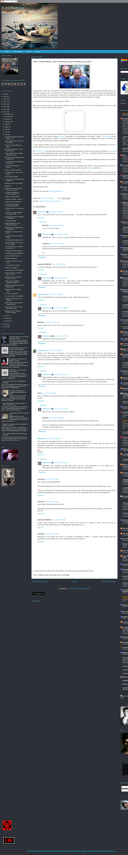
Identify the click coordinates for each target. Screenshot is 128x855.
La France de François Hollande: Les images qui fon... (13, 213)
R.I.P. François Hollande (11, 176)
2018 (5, 99)
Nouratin (125, 407)
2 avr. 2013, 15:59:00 (52, 479)
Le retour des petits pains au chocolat (12, 166)
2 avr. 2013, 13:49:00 (49, 393)
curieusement (105, 136)
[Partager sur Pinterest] (69, 198)
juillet (7, 127)
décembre (8, 114)
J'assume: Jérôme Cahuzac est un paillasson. (13, 299)
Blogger (112, 851)
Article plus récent (40, 581)
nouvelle (90, 168)
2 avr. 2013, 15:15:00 (61, 463)
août (6, 124)
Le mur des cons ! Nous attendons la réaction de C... (14, 180)
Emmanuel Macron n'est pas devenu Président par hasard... (18, 337)
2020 (5, 94)
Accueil (7, 51)
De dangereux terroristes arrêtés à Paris (14, 232)
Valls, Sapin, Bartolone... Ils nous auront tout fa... (14, 150)
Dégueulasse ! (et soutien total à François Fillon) (17, 370)
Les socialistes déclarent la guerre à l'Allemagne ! (14, 162)
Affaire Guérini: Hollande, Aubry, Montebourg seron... (14, 307)
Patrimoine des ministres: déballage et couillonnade (14, 217)
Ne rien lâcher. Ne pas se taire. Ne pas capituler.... (14, 141)
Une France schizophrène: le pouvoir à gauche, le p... (12, 193)
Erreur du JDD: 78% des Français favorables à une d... (14, 154)
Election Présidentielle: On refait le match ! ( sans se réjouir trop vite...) (15, 404)
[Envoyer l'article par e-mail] (58, 198)
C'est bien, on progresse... (12, 293)
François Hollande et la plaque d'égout (13, 290)
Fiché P (124, 618)
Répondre (40, 217)
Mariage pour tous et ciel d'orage (13, 183)
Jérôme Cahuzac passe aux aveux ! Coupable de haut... (14, 303)
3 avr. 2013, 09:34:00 (52, 534)
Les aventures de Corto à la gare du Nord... (18, 413)
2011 (5, 326)
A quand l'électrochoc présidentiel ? (14, 253)
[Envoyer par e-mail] (62, 198)
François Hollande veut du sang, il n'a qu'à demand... (14, 243)
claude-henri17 (42, 294)
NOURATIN (41, 438)
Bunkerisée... (8, 186)
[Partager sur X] (66, 198)
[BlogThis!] (64, 198)
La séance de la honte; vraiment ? (14, 199)
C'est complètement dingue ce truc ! (14, 240)
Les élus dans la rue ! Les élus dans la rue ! (14, 209)
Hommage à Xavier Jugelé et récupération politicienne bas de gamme (17, 392)
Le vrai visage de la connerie (12, 265)
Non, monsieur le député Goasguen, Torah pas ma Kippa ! (15, 434)
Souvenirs (37, 51)
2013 (5, 112)
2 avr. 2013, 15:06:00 (53, 438)
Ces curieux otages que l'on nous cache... (13, 261)
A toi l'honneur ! (13, 7)
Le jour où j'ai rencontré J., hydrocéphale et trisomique (14, 382)
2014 (5, 109)
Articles (125, 787)
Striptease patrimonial (10, 258)
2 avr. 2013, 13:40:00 (55, 350)
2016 (5, 104)
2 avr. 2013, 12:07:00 (56, 294)
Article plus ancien (108, 581)
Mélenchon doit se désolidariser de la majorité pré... (14, 228)
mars (6, 316)
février (7, 318)
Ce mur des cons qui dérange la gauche (13, 145)
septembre (8, 122)
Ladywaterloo (42, 350)
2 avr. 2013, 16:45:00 (56, 418)
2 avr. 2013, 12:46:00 (61, 234)
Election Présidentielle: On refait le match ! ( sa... (14, 137)
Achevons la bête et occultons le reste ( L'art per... (13, 273)
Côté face (123, 103)
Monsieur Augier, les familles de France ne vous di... (13, 277)
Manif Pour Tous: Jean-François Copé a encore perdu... (13, 189)
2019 (5, 96)
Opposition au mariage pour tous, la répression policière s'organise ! (15, 424)
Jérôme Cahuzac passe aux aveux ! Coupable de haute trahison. (18, 348)
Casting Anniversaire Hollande (13, 202)
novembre (8, 116)
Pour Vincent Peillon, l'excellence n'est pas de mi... (14, 247)
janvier (7, 321)
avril (6, 134)
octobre (7, 119)
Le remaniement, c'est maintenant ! (14, 270)
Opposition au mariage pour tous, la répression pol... (14, 286)
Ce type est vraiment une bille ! (13, 170)
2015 (5, 107)
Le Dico (29, 51)
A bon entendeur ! (18, 51)
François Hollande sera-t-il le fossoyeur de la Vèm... (12, 224)
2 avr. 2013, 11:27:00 (56, 212)
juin (6, 129)
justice (58, 201)
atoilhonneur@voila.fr (56, 191)
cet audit (111, 151)
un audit (62, 136)
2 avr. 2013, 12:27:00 (56, 225)
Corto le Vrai (41, 212)
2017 (5, 101)
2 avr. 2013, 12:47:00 (61, 278)
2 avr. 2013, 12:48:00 (61, 308)
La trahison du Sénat (10, 221)
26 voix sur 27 (40, 151)
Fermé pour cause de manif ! (12, 196)
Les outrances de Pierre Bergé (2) (14, 251)
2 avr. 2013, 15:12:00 (61, 336)
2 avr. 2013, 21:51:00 (57, 243)
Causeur (125, 187)
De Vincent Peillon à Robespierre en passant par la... (14, 158)
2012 (5, 324)
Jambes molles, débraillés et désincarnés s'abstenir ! (12, 282)
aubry (41, 201)
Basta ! (125, 155)
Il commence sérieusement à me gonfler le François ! (17, 359)
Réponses (43, 222)
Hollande (52, 201)
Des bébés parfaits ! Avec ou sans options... (13, 173)
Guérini (46, 201)
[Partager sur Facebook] (67, 198)
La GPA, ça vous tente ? (11, 267)
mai (6, 132)
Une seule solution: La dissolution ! (14, 296)
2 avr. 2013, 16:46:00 (59, 520)
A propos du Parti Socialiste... (13, 256)
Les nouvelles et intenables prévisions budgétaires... (12, 205)
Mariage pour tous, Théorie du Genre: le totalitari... (13, 311)
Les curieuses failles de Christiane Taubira (14, 236)
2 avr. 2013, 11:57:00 (58, 264)
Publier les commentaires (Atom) (79, 588)
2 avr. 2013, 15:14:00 (61, 374)
